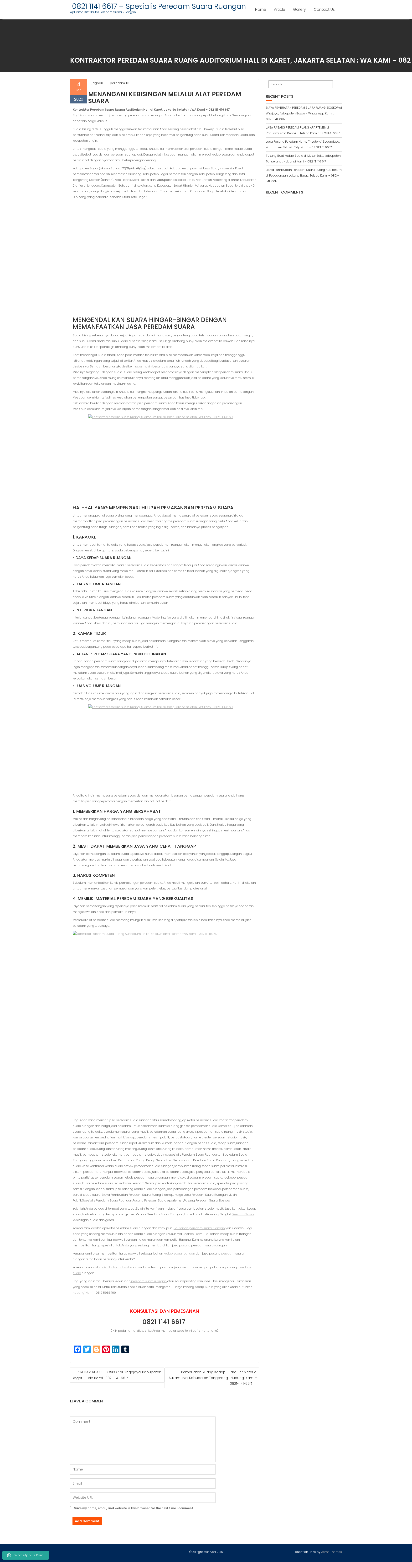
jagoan (97, 83)
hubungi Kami (83, 1293)
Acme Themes (331, 1552)
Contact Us (324, 9)
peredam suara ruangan (148, 1281)
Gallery (299, 9)
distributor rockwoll (115, 1267)
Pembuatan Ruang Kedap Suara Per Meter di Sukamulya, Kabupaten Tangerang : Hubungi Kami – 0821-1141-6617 (213, 1378)
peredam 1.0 (119, 83)
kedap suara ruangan (179, 1253)
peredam (228, 1253)
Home (260, 9)
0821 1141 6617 (164, 1322)
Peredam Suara (243, 1214)
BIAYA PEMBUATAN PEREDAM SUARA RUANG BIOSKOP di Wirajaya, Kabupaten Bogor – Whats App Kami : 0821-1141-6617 (304, 113)
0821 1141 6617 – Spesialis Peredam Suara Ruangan (158, 6)
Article (279, 9)
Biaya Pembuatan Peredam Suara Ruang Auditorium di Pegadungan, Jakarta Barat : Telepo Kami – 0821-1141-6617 (304, 175)
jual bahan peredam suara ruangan (199, 1228)
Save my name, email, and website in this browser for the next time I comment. (134, 1508)
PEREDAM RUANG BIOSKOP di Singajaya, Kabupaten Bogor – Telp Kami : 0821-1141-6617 (116, 1375)
